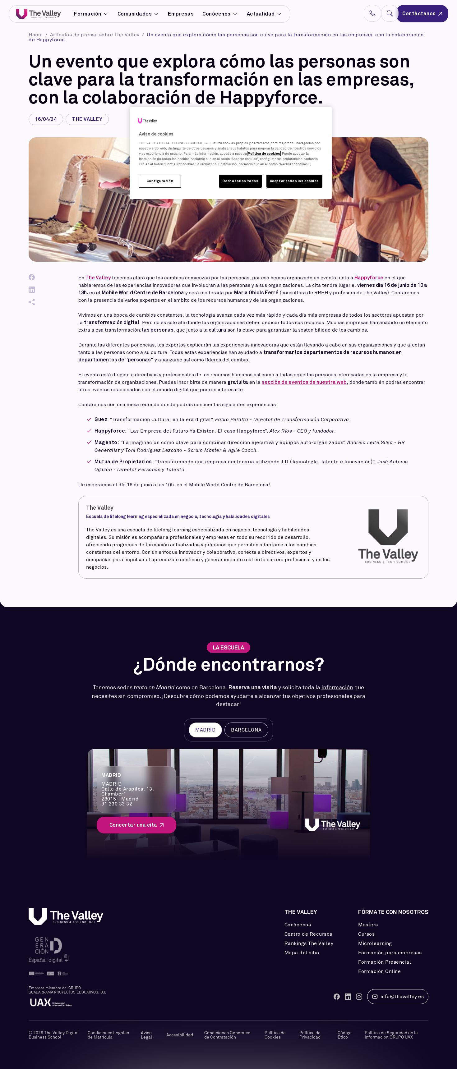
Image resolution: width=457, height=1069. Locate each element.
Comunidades (135, 14)
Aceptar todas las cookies (294, 181)
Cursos (366, 934)
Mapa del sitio (301, 952)
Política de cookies (264, 153)
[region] (231, 153)
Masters (368, 924)
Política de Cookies (275, 1034)
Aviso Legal (146, 1034)
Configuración (160, 181)
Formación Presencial (384, 962)
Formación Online (379, 971)
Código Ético (345, 1034)
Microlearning (375, 943)
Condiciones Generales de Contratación (227, 1034)
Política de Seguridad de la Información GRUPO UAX (391, 1034)
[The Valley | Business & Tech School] (38, 14)
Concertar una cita (133, 825)
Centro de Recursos (308, 934)
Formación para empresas (390, 952)
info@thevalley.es (402, 996)
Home (36, 35)
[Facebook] (32, 277)
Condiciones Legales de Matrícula (108, 1034)
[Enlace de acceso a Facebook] (337, 996)
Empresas (181, 14)
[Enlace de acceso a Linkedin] (348, 996)
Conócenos (216, 14)
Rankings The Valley (309, 943)
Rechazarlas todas (241, 181)
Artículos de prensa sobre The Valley (95, 35)
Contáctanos (419, 13)
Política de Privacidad (310, 1034)
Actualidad (261, 14)
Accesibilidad (179, 1035)
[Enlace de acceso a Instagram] (359, 996)
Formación (87, 14)
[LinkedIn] (32, 290)
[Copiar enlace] (32, 302)
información (337, 687)
